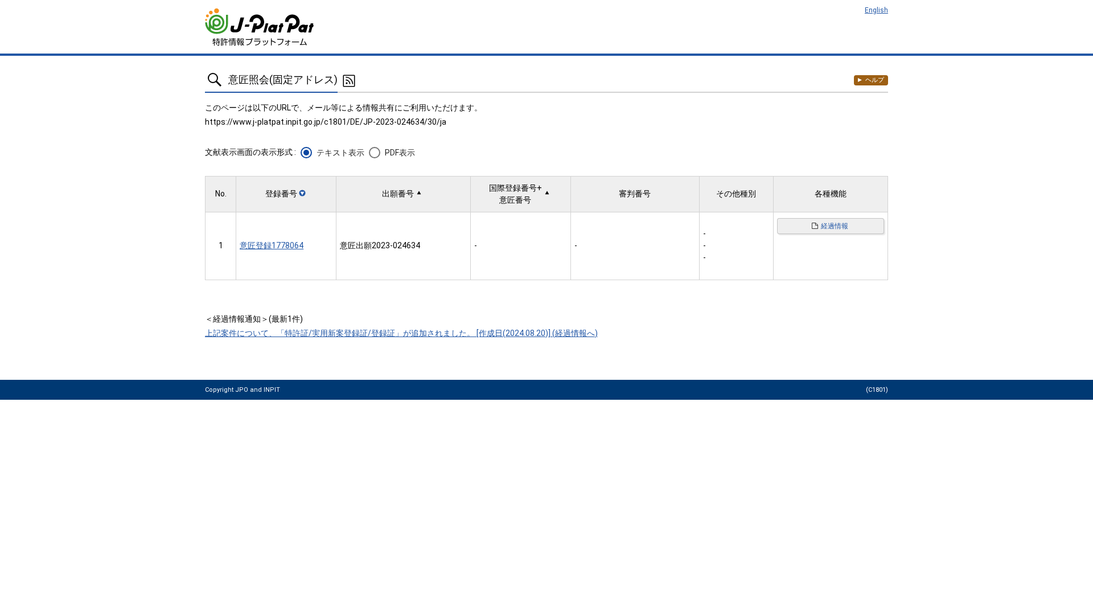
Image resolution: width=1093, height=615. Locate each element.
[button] (286, 194)
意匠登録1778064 (271, 245)
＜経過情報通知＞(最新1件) (254, 318)
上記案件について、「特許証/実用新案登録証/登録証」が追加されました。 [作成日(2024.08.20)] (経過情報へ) (401, 333)
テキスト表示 (340, 152)
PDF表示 (400, 152)
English (876, 10)
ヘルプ (874, 80)
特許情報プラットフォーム (260, 27)
